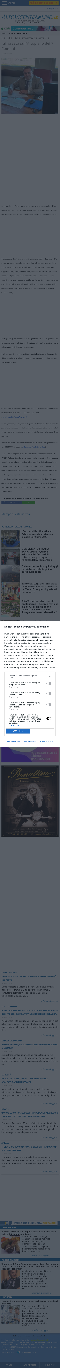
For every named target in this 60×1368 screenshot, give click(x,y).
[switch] (48, 683)
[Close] (54, 627)
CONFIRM (18, 731)
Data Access (30, 741)
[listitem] (30, 677)
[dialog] (30, 684)
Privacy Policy (46, 741)
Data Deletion (13, 741)
